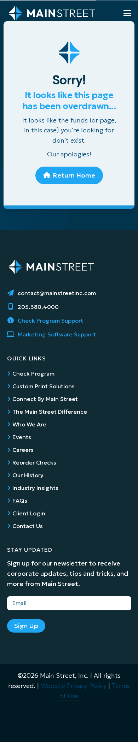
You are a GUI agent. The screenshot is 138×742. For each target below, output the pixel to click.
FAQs (19, 500)
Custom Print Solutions (43, 386)
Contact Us (27, 525)
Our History (28, 475)
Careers (23, 449)
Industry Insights (35, 487)
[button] (127, 13)
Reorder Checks (34, 462)
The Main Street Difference (49, 411)
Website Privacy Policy (74, 686)
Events (21, 437)
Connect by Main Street (45, 398)
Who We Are (29, 424)
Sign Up (26, 626)
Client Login (28, 513)
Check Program (33, 373)
